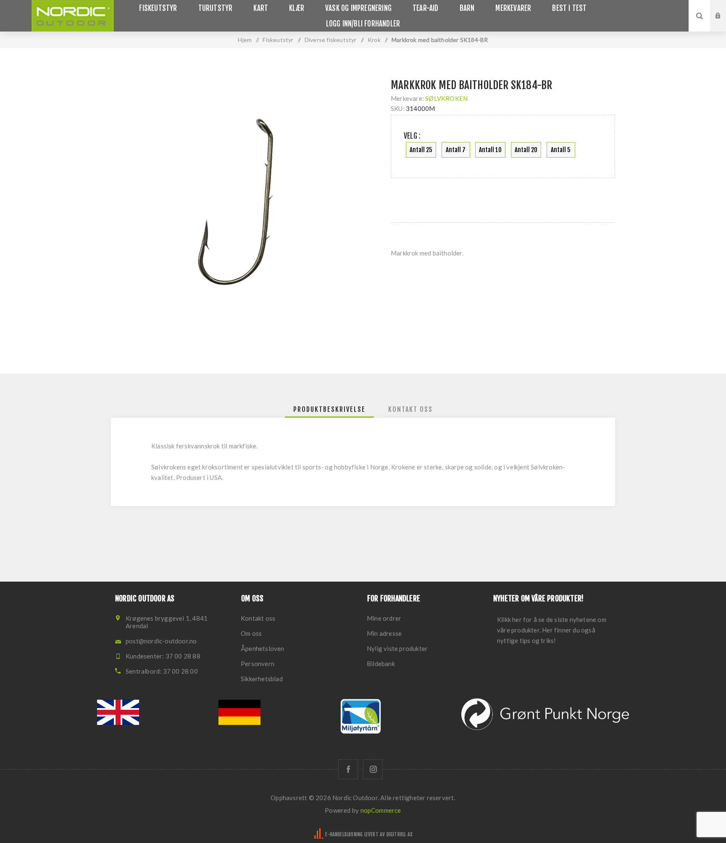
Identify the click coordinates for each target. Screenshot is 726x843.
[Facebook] (348, 769)
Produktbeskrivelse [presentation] (329, 409)
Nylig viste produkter (397, 648)
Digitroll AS (400, 834)
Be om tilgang (724, 23)
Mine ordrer (384, 618)
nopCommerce (380, 810)
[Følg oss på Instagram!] (373, 769)
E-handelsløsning (344, 834)
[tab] (329, 409)
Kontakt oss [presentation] (410, 409)
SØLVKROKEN (446, 98)
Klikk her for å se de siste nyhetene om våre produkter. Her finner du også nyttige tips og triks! (551, 630)
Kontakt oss (258, 618)
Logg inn (724, 8)
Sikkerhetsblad (262, 678)
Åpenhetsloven (262, 648)
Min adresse (384, 633)
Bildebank (381, 663)
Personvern (257, 663)
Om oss (251, 633)
